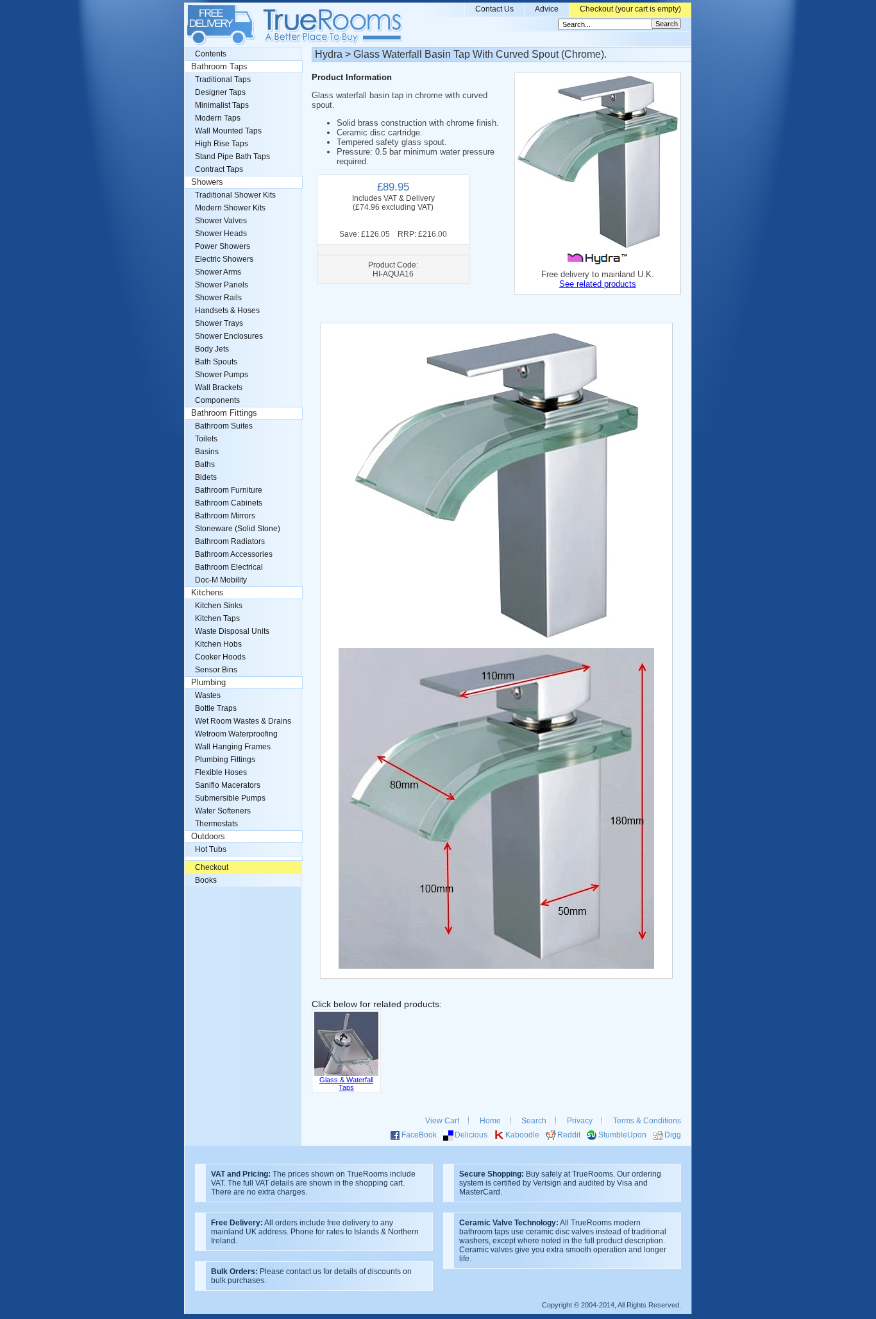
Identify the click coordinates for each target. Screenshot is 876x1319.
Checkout (211, 867)
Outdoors (208, 836)
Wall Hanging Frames (233, 746)
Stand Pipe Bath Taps (232, 156)
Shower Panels (221, 284)
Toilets (206, 438)
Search (533, 1120)
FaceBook (419, 1134)
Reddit (568, 1134)
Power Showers (222, 246)
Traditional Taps (223, 79)
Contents (210, 53)
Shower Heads (221, 233)
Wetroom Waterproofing (236, 733)
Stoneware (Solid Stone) (237, 528)
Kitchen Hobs (218, 644)
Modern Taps (217, 118)
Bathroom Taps (219, 66)
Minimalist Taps (222, 105)
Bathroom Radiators (230, 541)
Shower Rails (218, 297)
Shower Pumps (221, 374)
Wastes (208, 695)
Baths (205, 464)
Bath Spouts (216, 361)
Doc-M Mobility (221, 579)
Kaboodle (522, 1134)
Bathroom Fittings (224, 413)
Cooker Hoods (220, 656)
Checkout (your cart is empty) (630, 8)
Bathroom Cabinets (228, 502)
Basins (207, 451)
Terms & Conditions (647, 1120)
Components (217, 400)
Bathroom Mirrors (225, 515)
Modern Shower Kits (230, 207)
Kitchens (207, 592)
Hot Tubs (210, 849)
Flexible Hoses (221, 772)
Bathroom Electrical (229, 567)
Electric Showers (224, 259)
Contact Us (494, 8)
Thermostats (216, 823)
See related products (597, 284)
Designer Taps (220, 92)
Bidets (206, 477)
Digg (672, 1134)
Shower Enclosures (229, 336)
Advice (547, 8)
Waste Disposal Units (232, 631)
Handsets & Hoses (227, 310)
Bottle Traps (216, 708)
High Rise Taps (221, 143)
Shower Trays (219, 323)
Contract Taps (219, 169)
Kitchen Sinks (218, 605)
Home (490, 1120)
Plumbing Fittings (225, 759)
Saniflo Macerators (227, 785)
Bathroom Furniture (228, 490)
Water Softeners (223, 810)
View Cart (442, 1120)
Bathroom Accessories (234, 554)
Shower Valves (221, 220)
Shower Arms (218, 272)
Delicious (471, 1134)
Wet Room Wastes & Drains (243, 721)
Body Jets (212, 349)
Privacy (580, 1120)
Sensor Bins (216, 669)
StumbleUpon (622, 1134)
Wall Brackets (218, 387)
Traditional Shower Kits (235, 195)
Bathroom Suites (224, 425)
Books (206, 880)
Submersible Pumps (230, 798)
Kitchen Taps (217, 618)
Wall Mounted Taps (228, 130)
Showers (207, 182)
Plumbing (208, 682)
